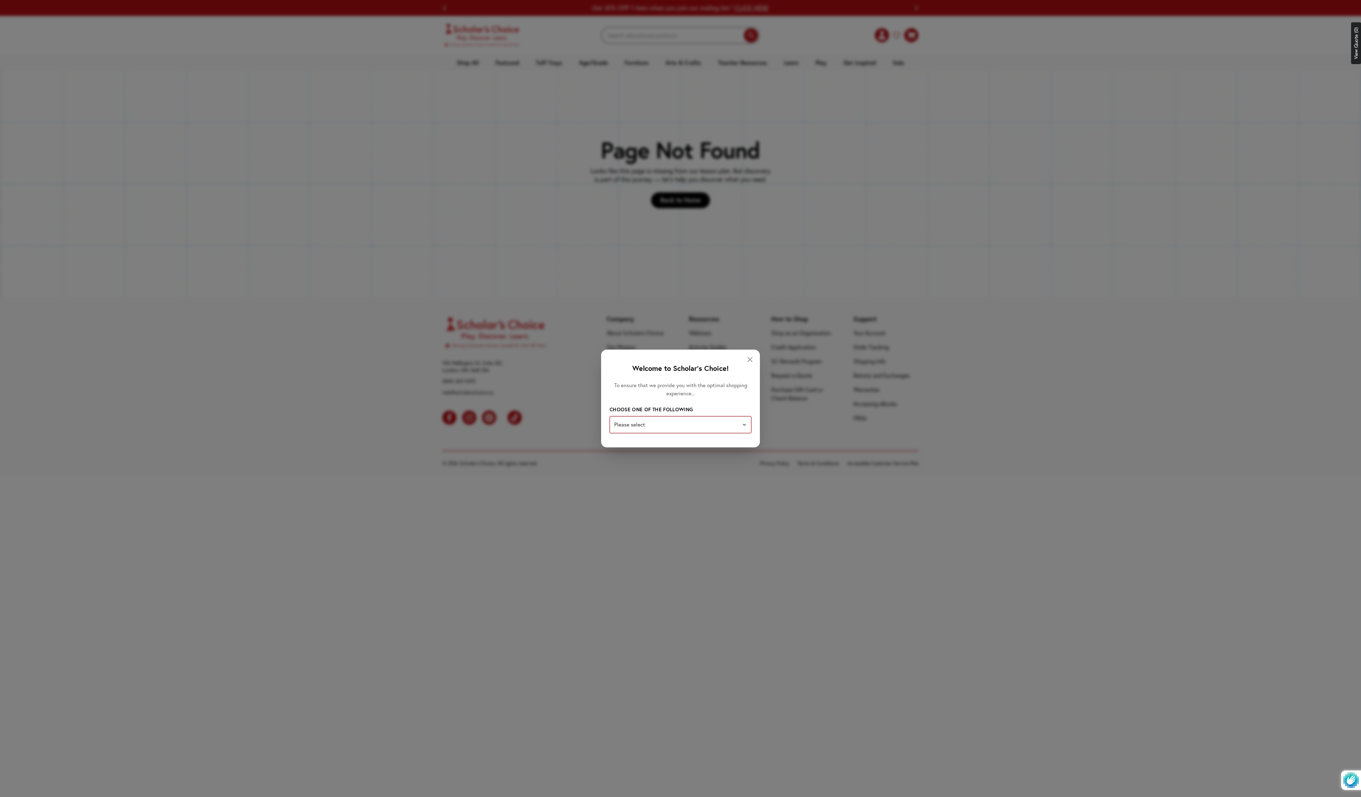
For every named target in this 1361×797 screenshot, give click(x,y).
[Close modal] (750, 359)
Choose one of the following (651, 409)
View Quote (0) (1356, 43)
